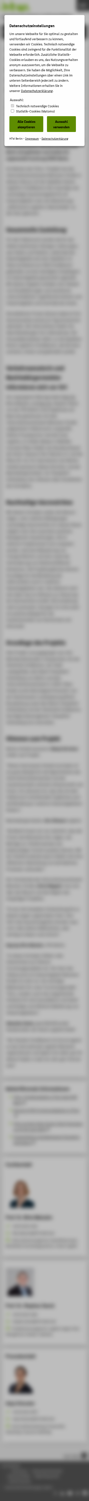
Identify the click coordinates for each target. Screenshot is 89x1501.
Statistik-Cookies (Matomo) (35, 111)
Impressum (32, 138)
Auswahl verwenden (61, 124)
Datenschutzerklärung (37, 90)
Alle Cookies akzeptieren (26, 124)
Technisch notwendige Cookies (37, 106)
